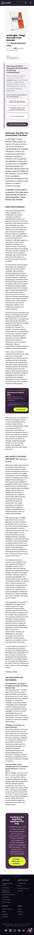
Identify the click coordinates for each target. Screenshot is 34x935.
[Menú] (30, 3)
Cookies (20, 914)
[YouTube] (6, 930)
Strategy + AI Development (6, 891)
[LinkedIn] (10, 930)
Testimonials (21, 883)
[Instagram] (15, 930)
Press (19, 886)
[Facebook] (19, 930)
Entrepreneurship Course (7, 884)
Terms (20, 909)
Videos (4, 912)
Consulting (5, 888)
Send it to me (20, 409)
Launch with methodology (17, 124)
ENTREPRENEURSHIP (12, 58)
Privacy (20, 912)
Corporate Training (8, 894)
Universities (5, 897)
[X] (23, 930)
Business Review (7, 909)
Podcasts (5, 914)
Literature (5, 917)
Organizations (6, 902)
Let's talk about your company (16, 861)
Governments (6, 900)
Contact (20, 891)
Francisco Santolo (11, 671)
